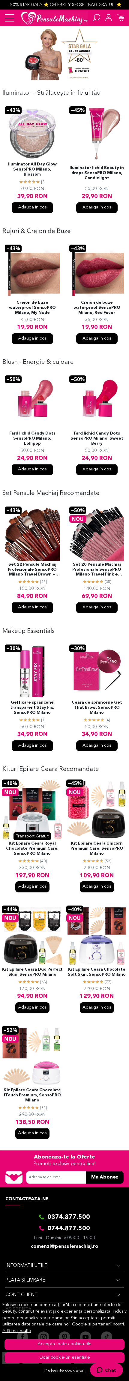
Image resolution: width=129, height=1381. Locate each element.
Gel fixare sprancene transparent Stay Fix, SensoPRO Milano (32, 708)
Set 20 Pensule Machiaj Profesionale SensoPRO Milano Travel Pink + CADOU (96, 570)
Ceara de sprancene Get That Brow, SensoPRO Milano (97, 708)
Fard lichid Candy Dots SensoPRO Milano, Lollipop (32, 439)
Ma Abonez (104, 1177)
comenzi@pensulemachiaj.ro (64, 1246)
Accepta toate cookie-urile (65, 1344)
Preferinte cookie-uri (64, 1370)
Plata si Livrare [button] (25, 1280)
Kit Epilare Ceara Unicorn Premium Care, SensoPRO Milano (96, 849)
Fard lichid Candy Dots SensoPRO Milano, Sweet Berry (96, 439)
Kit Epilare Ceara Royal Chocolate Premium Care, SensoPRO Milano (32, 849)
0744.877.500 (68, 1229)
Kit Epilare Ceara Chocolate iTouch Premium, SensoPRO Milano (32, 1095)
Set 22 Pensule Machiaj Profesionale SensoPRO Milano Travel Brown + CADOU (32, 570)
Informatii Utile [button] (26, 1265)
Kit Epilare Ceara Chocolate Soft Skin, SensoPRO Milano (97, 972)
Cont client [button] (21, 1295)
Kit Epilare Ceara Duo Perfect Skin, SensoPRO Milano (32, 972)
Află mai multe (16, 1331)
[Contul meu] (108, 18)
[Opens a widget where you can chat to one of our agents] (106, 1370)
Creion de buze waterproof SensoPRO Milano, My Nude (32, 308)
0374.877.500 (68, 1217)
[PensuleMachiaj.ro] (54, 18)
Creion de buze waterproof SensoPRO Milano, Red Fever (97, 308)
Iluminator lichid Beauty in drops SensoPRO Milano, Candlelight (97, 173)
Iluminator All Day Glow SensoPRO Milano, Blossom (32, 169)
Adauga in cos (32, 207)
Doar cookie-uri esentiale (64, 1357)
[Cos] (120, 18)
